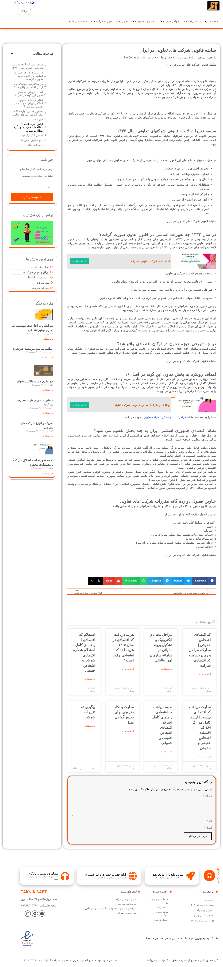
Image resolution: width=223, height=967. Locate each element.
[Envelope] (42, 913)
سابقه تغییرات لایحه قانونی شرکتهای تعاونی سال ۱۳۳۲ (27, 66)
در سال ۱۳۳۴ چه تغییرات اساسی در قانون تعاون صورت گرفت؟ (28, 76)
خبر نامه (38, 119)
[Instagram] (28, 913)
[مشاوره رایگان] (32, 2)
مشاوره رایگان (21, 2)
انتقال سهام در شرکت (125, 899)
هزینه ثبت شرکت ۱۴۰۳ (202, 920)
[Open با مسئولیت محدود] (135, 21)
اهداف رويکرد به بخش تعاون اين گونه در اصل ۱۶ (28, 93)
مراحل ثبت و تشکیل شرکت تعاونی (165, 417)
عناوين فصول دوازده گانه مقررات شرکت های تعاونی (27, 113)
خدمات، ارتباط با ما (159, 901)
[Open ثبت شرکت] (186, 21)
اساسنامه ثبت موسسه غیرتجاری (32, 348)
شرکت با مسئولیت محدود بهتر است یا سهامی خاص (111, 908)
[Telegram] (35, 913)
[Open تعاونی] (119, 21)
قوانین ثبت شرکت (127, 903)
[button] (204, 581)
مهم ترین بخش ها (31, 140)
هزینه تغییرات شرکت (161, 913)
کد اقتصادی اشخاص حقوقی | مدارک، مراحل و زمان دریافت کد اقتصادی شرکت (200, 649)
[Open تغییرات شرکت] (94, 21)
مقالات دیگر (34, 144)
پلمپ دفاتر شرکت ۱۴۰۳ (202, 904)
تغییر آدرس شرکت (204, 910)
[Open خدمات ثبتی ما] (70, 21)
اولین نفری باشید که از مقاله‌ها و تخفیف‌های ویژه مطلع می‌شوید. (28, 127)
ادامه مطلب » (205, 674)
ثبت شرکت (162, 907)
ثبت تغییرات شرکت (127, 913)
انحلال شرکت (161, 919)
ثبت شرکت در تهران (204, 915)
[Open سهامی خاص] (163, 21)
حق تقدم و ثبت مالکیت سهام (35, 381)
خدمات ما (209, 899)
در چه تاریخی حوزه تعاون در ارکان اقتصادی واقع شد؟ (27, 85)
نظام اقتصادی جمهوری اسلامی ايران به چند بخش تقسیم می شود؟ (28, 103)
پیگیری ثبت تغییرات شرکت (87, 712)
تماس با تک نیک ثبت (31, 135)
